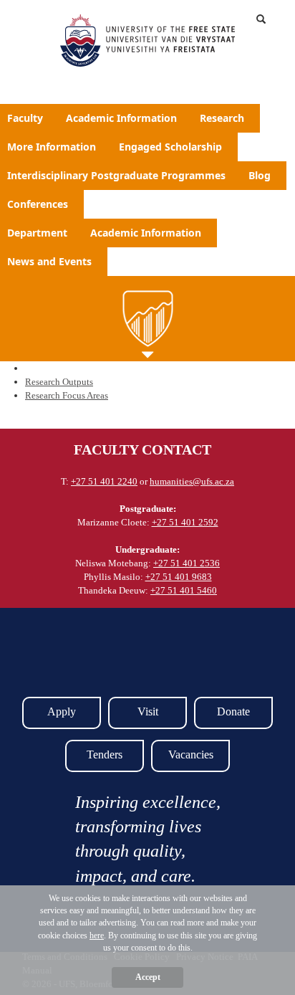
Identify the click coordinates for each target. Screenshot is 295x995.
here (97, 935)
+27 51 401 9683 (178, 576)
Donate (233, 711)
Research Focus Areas (66, 395)
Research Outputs (59, 381)
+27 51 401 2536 (186, 563)
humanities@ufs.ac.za (192, 481)
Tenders (104, 754)
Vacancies (190, 754)
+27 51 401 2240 (104, 481)
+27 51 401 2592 (185, 522)
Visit (147, 711)
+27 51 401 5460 (183, 590)
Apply (61, 711)
